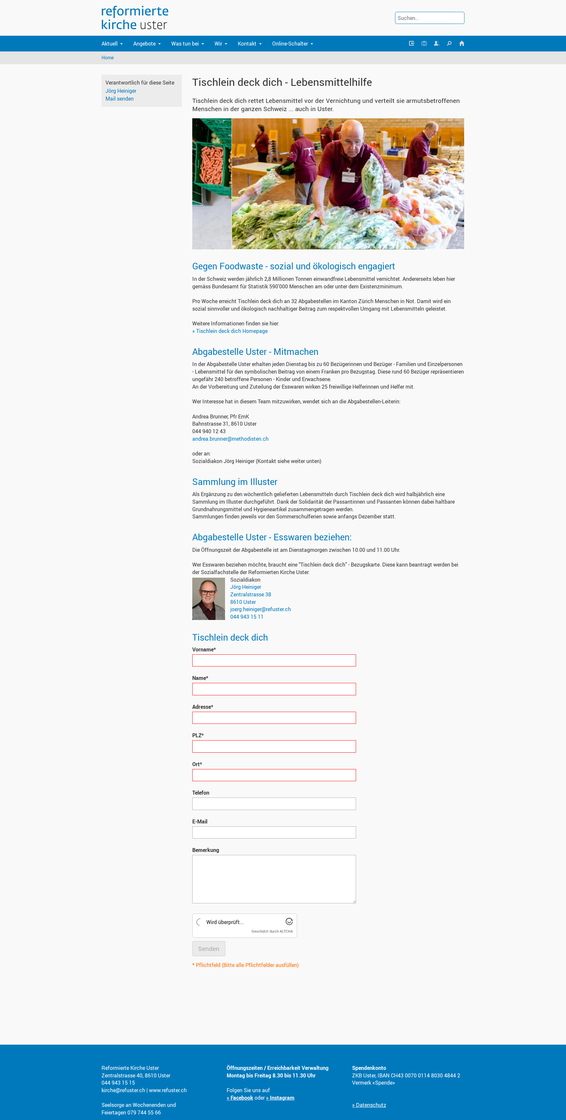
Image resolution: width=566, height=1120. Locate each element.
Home (108, 57)
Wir (218, 43)
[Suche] (449, 43)
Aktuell (110, 43)
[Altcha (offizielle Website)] (289, 923)
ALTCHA (286, 931)
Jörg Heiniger (120, 90)
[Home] (462, 43)
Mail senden (119, 98)
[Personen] (436, 43)
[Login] (411, 43)
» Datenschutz (369, 1105)
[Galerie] (424, 43)
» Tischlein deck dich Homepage (230, 331)
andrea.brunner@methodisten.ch (230, 438)
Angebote (144, 43)
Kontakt (247, 43)
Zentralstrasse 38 (250, 594)
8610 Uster (243, 602)
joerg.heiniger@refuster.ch (260, 609)
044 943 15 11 (247, 616)
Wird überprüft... (225, 922)
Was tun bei (185, 43)
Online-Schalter (290, 43)
